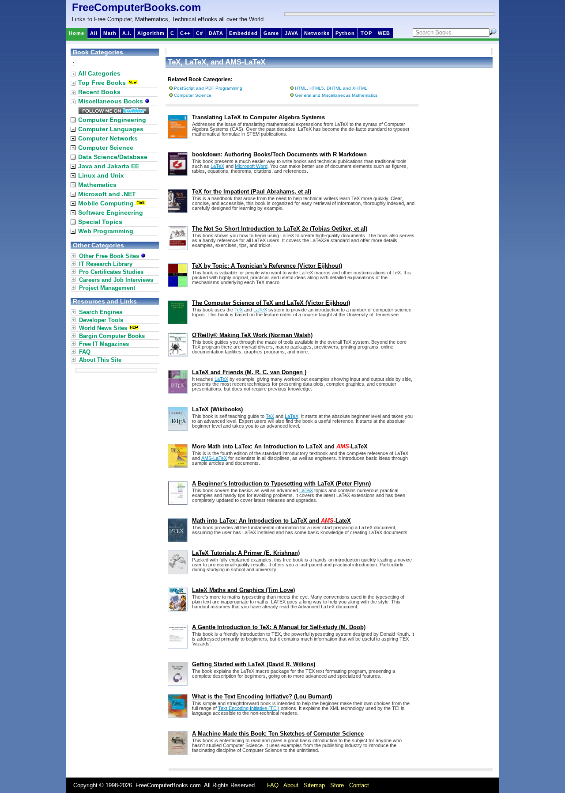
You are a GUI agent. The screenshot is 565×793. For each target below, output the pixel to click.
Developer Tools (101, 320)
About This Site (100, 360)
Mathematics (97, 184)
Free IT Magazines (104, 344)
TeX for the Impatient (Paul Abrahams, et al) (251, 191)
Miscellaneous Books (111, 101)
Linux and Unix (101, 175)
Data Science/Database (112, 156)
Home (76, 33)
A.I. (127, 33)
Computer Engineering (112, 119)
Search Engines (100, 312)
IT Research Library (105, 264)
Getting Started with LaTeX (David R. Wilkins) (253, 664)
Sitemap (314, 785)
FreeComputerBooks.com (136, 7)
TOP (366, 33)
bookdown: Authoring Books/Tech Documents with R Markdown (279, 154)
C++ (185, 33)
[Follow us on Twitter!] (114, 111)
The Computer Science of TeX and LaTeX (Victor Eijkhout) (271, 303)
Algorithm (151, 33)
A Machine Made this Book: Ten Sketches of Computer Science (278, 733)
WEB (384, 33)
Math (110, 33)
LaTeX (217, 166)
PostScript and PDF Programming (208, 88)
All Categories (99, 73)
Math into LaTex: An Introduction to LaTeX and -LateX (271, 520)
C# (199, 33)
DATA (216, 33)
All (94, 33)
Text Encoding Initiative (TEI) (248, 708)
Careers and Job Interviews (116, 280)
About (290, 785)
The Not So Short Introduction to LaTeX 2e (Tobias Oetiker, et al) (279, 228)
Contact (359, 785)
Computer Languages (110, 129)
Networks (317, 33)
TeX (238, 309)
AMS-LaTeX (214, 458)
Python (345, 33)
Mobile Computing (106, 203)
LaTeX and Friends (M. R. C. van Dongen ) (249, 372)
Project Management (107, 288)
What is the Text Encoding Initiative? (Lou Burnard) (262, 696)
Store (337, 785)
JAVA (291, 33)
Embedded (243, 33)
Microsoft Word (251, 166)
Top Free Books (102, 82)
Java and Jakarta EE (108, 166)
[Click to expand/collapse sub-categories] (73, 120)
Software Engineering (110, 212)
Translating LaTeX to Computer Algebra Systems (258, 117)
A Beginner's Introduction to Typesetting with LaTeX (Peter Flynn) (281, 483)
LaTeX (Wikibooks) (217, 409)
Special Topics (100, 221)
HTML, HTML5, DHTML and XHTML (331, 88)
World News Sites (103, 328)
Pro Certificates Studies (111, 272)
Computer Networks (108, 138)
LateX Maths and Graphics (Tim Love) (243, 590)
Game (271, 33)
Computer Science (192, 95)
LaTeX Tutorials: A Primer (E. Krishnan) (246, 553)
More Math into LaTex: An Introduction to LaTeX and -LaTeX (280, 446)
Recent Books (99, 91)
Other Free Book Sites (110, 256)
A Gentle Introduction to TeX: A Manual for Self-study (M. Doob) (278, 627)
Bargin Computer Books (112, 336)
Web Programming (105, 231)
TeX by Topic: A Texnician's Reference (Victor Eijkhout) (267, 265)
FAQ (84, 352)
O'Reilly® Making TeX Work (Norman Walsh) (252, 335)
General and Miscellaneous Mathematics (336, 95)
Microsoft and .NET (107, 193)
